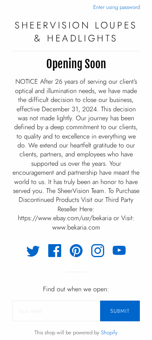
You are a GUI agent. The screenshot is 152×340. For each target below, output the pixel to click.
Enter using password (116, 7)
